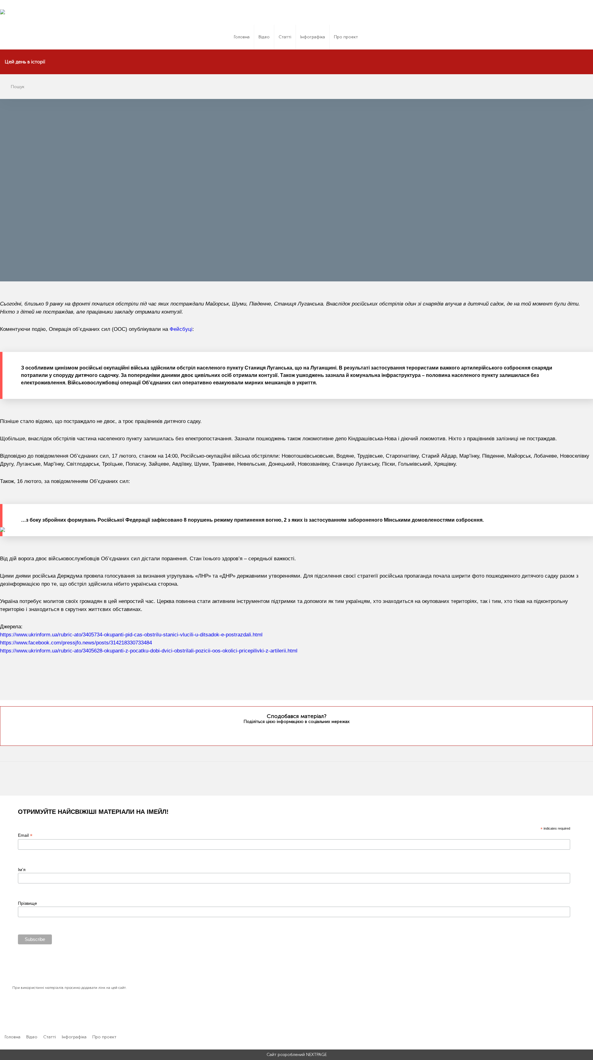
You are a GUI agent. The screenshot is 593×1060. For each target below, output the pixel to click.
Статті (285, 37)
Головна (242, 37)
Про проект (346, 37)
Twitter (284, 733)
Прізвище (27, 903)
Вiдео (264, 37)
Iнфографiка (312, 37)
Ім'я (22, 869)
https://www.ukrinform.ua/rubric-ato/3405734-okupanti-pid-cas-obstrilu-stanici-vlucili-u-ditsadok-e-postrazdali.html (131, 635)
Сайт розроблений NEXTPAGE (297, 1055)
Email (25, 835)
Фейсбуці (181, 329)
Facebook (295, 733)
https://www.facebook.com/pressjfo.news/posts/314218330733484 (76, 643)
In (308, 733)
